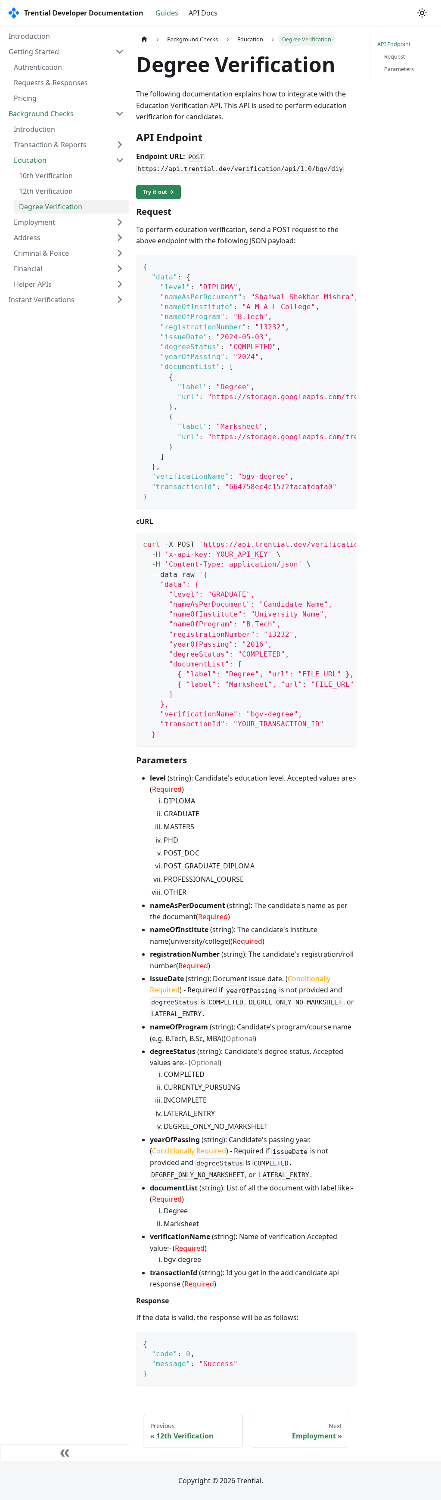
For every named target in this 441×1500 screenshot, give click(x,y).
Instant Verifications (42, 299)
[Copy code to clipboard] (346, 265)
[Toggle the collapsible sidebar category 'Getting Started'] (119, 52)
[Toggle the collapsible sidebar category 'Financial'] (119, 269)
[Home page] (144, 39)
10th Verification (46, 175)
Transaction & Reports (50, 144)
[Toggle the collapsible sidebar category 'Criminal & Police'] (119, 253)
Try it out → (158, 191)
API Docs (203, 13)
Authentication (38, 67)
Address (27, 237)
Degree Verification (50, 206)
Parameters (399, 69)
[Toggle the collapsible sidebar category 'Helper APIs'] (119, 284)
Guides (166, 13)
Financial (28, 268)
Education (30, 160)
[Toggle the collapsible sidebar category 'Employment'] (119, 222)
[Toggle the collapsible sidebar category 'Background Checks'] (119, 114)
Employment (34, 222)
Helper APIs (33, 284)
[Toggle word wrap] (330, 265)
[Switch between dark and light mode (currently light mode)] (422, 13)
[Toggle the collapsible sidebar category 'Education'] (119, 160)
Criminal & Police (41, 253)
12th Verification (46, 191)
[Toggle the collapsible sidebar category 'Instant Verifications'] (119, 300)
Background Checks (41, 113)
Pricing (25, 98)
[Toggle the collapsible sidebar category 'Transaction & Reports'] (119, 145)
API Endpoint (394, 44)
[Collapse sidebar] (64, 1452)
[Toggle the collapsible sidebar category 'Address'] (119, 238)
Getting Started (34, 51)
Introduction (29, 36)
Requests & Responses (51, 82)
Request (394, 56)
